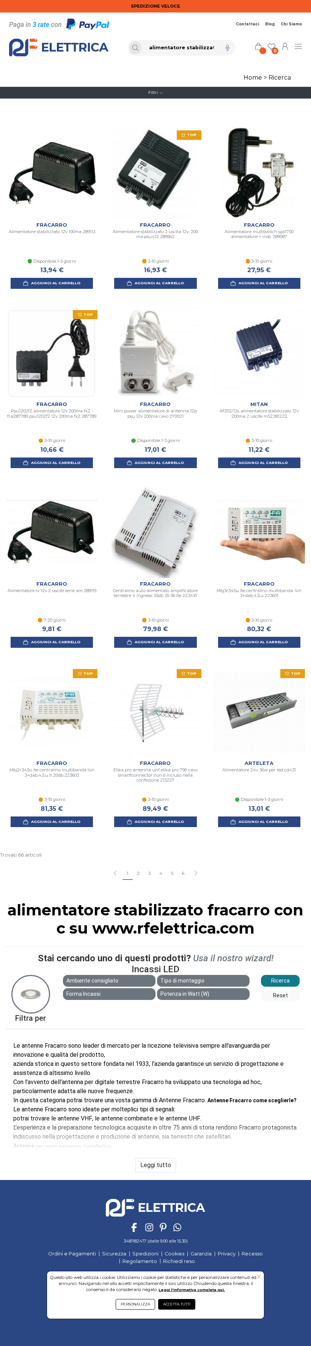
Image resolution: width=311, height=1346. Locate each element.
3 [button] (149, 873)
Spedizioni (145, 1254)
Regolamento (140, 1261)
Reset (280, 995)
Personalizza (135, 1304)
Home (252, 77)
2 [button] (138, 873)
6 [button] (183, 873)
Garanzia (201, 1254)
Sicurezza (114, 1254)
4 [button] (160, 873)
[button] (195, 874)
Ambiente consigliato (92, 981)
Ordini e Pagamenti (72, 1254)
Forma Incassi (83, 994)
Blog (270, 24)
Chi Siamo (291, 24)
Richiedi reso (179, 1261)
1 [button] (127, 873)
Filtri (153, 92)
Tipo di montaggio (182, 981)
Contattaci (247, 24)
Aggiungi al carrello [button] (55, 283)
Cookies (174, 1254)
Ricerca (280, 77)
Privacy (227, 1254)
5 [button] (172, 873)
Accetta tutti (176, 1304)
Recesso (252, 1254)
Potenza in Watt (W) (184, 994)
